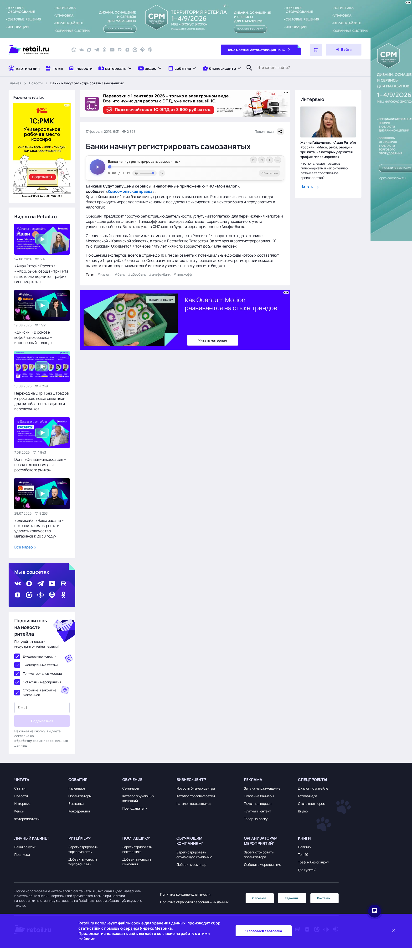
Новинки (305, 847)
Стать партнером (311, 803)
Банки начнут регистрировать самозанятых (144, 161)
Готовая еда (307, 796)
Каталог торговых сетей (195, 796)
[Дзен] (127, 49)
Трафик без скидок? (313, 862)
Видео (303, 811)
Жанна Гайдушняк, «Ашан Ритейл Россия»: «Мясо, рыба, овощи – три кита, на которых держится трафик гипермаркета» (328, 149)
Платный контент (257, 811)
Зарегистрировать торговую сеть (83, 849)
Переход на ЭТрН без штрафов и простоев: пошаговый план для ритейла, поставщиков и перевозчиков (41, 400)
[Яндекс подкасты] (135, 49)
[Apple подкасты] (150, 49)
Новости (36, 83)
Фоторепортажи (27, 818)
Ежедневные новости (40, 656)
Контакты (323, 898)
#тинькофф (182, 274)
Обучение (132, 779)
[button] (115, 68)
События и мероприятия (42, 682)
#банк (119, 274)
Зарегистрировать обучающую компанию (194, 854)
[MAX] (89, 49)
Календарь (76, 788)
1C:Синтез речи (269, 173)
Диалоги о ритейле (313, 788)
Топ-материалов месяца (42, 673)
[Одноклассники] (104, 49)
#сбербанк (137, 274)
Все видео (23, 547)
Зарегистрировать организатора (258, 854)
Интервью (22, 803)
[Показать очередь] (277, 160)
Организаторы (79, 796)
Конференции (79, 811)
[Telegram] (96, 49)
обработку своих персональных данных (41, 743)
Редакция (292, 898)
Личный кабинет (31, 838)
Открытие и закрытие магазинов (39, 692)
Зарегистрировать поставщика (137, 849)
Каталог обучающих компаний (138, 798)
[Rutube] (119, 49)
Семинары (130, 788)
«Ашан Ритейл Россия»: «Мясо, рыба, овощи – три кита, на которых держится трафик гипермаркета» (41, 273)
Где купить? (307, 869)
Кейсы (19, 811)
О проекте (259, 898)
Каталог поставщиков (193, 803)
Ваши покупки (25, 847)
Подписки (22, 854)
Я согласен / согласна (263, 931)
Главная (15, 83)
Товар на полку (256, 818)
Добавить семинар (191, 864)
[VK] (81, 49)
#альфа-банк (159, 274)
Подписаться (42, 721)
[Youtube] (112, 49)
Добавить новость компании (136, 861)
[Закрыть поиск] (247, 72)
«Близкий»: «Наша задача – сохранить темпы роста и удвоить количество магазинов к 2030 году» (39, 528)
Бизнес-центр (191, 779)
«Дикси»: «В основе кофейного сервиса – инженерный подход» (33, 337)
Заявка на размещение (262, 788)
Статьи (20, 788)
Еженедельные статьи (40, 665)
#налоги (104, 274)
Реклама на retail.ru (28, 97)
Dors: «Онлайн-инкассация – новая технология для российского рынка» (40, 464)
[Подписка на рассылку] (74, 49)
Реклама (253, 779)
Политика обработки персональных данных (194, 902)
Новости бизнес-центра (195, 788)
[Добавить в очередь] (269, 160)
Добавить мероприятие (262, 864)
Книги (304, 838)
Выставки (76, 803)
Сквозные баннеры (259, 796)
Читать (306, 186)
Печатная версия (258, 803)
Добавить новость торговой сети (82, 861)
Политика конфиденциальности (185, 894)
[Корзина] (316, 50)
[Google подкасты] (142, 49)
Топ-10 (303, 854)
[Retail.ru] (36, 50)
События (78, 779)
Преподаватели (134, 808)
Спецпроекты (312, 779)
